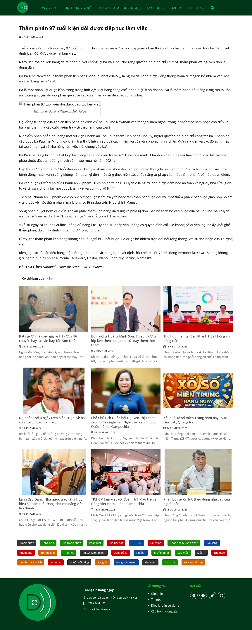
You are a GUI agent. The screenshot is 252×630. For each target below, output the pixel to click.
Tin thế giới (48, 552)
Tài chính (155, 543)
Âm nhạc (55, 562)
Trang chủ (48, 8)
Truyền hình (161, 552)
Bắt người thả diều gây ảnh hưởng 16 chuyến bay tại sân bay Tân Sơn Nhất (48, 338)
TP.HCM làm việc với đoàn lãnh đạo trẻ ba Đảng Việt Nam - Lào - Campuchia (123, 501)
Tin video (150, 562)
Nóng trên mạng (126, 562)
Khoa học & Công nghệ (119, 8)
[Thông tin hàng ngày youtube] (203, 595)
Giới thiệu (158, 594)
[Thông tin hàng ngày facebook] (194, 595)
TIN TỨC (136, 543)
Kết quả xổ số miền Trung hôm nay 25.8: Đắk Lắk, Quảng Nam (195, 420)
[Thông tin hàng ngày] (26, 7)
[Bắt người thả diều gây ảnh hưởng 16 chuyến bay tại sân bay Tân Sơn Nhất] (53, 309)
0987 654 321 (96, 603)
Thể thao (196, 8)
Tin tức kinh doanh (93, 552)
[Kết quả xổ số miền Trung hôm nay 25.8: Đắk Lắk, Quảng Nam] (198, 391)
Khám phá (26, 552)
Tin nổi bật (116, 543)
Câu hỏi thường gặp (165, 611)
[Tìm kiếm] (211, 7)
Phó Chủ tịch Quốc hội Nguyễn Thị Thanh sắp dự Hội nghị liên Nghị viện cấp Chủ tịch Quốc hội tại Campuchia (124, 422)
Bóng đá (102, 562)
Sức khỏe (183, 552)
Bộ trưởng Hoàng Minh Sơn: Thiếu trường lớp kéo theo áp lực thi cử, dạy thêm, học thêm (123, 340)
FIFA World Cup (193, 562)
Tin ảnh (140, 552)
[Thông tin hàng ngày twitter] (212, 595)
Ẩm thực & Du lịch (31, 562)
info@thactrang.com (101, 609)
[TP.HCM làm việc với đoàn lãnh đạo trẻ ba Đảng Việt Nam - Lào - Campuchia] (125, 472)
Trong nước (27, 543)
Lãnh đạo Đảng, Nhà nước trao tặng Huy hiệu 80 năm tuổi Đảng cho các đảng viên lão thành (51, 503)
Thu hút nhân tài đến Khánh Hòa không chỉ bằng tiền (197, 338)
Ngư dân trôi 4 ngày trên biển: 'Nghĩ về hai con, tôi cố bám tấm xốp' (52, 420)
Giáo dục (170, 562)
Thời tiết (68, 552)
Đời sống (155, 8)
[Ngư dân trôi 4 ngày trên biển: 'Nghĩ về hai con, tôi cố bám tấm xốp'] (53, 391)
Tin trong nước (78, 8)
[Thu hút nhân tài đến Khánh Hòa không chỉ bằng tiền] (198, 309)
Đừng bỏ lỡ (120, 552)
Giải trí (176, 8)
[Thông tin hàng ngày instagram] (221, 595)
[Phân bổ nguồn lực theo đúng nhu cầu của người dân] (198, 472)
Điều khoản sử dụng (165, 605)
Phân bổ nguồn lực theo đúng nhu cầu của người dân (196, 501)
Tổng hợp (48, 543)
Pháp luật (95, 543)
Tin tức (156, 600)
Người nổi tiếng (79, 562)
